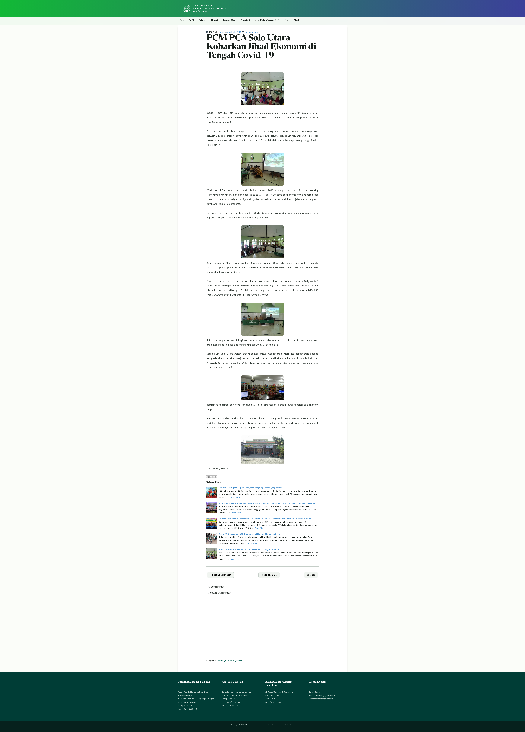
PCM (239, 32)
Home (182, 20)
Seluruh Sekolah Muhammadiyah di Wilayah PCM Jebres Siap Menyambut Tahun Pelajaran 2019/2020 (265, 519)
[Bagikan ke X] (213, 476)
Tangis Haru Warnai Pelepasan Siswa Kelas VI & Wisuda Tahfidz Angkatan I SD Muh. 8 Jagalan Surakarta (267, 503)
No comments (251, 32)
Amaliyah (231, 32)
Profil (191, 20)
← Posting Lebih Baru (220, 575)
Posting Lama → (269, 575)
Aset (287, 20)
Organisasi (245, 20)
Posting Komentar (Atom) (230, 660)
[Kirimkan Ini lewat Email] (207, 476)
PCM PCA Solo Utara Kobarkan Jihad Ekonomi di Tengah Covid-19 (261, 47)
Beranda (311, 575)
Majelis (297, 20)
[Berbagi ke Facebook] (215, 476)
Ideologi (214, 20)
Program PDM (229, 20)
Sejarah (202, 20)
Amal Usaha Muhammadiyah (267, 20)
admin (221, 32)
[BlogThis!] (210, 476)
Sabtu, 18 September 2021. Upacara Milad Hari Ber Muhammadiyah (249, 534)
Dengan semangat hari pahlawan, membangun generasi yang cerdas (250, 488)
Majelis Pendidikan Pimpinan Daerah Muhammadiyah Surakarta (269, 725)
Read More (235, 497)
